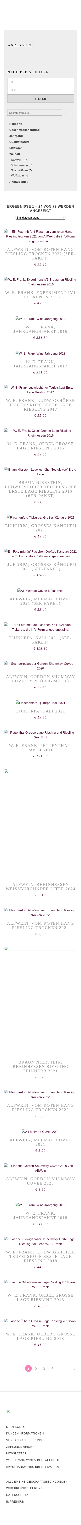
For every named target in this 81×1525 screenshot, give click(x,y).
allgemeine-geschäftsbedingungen (37, 1481)
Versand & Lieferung (24, 1440)
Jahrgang (16, 135)
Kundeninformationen (25, 1433)
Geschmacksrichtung (24, 129)
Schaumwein (19, 165)
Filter (40, 98)
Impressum (15, 1501)
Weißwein (17, 175)
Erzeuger (15, 147)
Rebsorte (15, 123)
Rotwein (16, 160)
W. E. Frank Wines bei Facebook (33, 1460)
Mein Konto (16, 1426)
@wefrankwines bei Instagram (32, 1466)
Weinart (14, 153)
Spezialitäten (19, 170)
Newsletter (16, 1453)
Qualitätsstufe (19, 141)
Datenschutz (17, 1495)
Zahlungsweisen (20, 1446)
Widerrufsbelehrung (24, 1488)
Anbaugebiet (18, 181)
